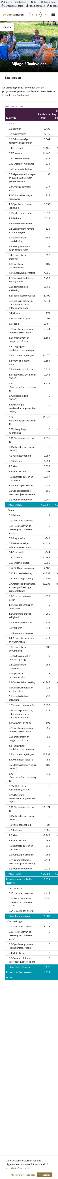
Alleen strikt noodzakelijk (23, 1174)
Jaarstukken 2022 (20, 1)
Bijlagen (34, 1)
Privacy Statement (19, 1167)
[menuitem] (12, 6)
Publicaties (5, 1)
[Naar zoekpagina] (46, 14)
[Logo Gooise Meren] (13, 14)
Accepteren (44, 1174)
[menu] (53, 14)
